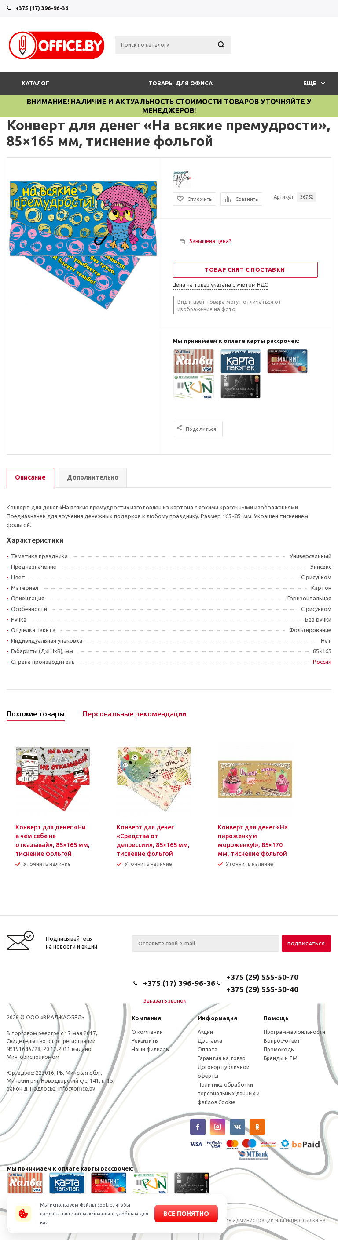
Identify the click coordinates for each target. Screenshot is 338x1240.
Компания (146, 1018)
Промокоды (279, 1049)
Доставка (210, 1041)
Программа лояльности (294, 1032)
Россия (322, 661)
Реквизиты (145, 1041)
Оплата (207, 1049)
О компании (147, 1032)
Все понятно (186, 1213)
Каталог (35, 83)
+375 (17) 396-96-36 (41, 8)
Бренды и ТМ (281, 1058)
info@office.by (76, 1088)
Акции (205, 1032)
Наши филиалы (151, 1049)
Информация (217, 1018)
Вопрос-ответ (282, 1041)
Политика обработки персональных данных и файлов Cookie (229, 1093)
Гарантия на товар (222, 1058)
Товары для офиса (180, 83)
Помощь (276, 1018)
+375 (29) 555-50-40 (262, 989)
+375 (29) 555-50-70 (262, 977)
